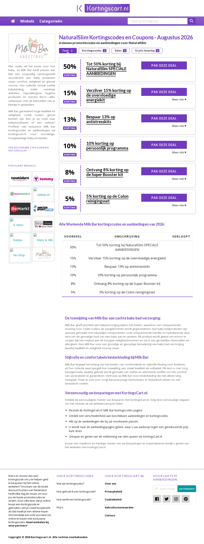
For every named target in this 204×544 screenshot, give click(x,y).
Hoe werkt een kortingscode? (74, 499)
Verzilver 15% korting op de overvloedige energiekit (108, 95)
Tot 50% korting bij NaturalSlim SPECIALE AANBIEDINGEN (106, 68)
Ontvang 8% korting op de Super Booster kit (107, 172)
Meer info (178, 99)
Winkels (27, 21)
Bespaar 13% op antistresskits (100, 119)
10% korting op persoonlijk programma (107, 145)
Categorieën (50, 21)
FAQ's (60, 507)
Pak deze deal (164, 65)
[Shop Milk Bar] (31, 48)
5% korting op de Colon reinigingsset (107, 198)
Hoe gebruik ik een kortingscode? (76, 491)
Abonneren (186, 489)
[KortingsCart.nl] (102, 8)
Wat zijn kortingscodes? (70, 483)
